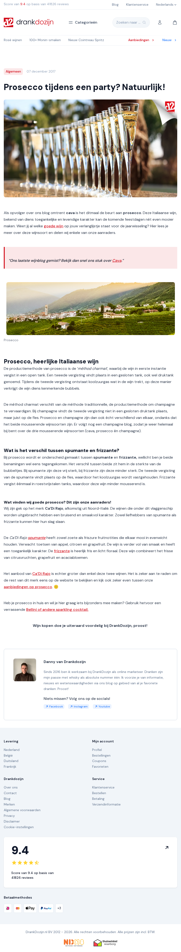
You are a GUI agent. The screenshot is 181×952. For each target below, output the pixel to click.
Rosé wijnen (13, 40)
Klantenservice (103, 787)
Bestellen (99, 793)
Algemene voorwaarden (22, 810)
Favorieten (100, 766)
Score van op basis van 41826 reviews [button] (36, 4)
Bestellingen (101, 755)
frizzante (62, 550)
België (8, 755)
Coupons (99, 761)
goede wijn (53, 226)
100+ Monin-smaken (45, 40)
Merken (9, 804)
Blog (7, 799)
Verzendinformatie (106, 804)
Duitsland (11, 761)
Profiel (97, 750)
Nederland (12, 750)
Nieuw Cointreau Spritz (86, 40)
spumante (36, 537)
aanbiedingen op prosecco (28, 586)
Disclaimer (12, 821)
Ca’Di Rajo (41, 573)
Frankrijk (10, 766)
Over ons (11, 787)
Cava (116, 260)
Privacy (9, 816)
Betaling (98, 799)
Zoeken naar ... (128, 22)
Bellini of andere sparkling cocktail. (57, 609)
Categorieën (86, 22)
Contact (10, 793)
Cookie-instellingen (19, 827)
